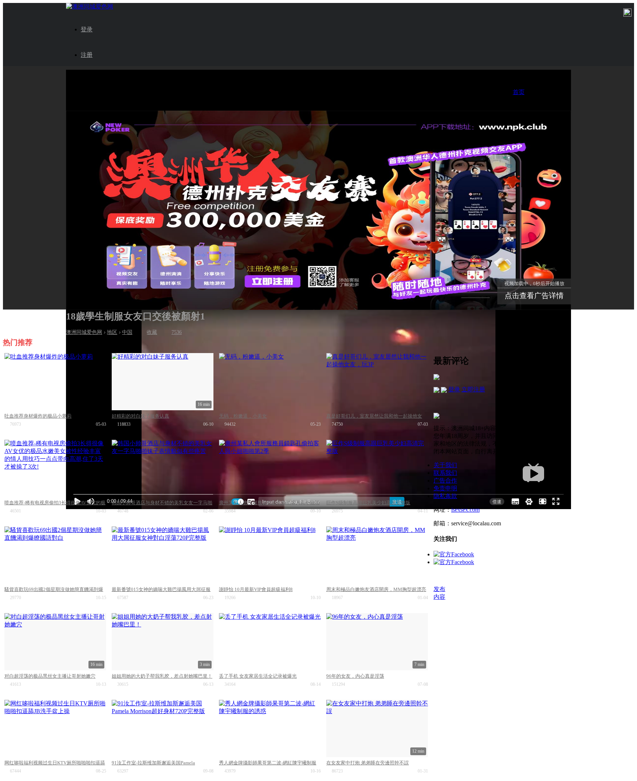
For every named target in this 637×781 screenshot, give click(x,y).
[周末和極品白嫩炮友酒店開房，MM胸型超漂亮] (377, 555)
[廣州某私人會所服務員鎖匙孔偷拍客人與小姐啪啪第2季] (270, 468)
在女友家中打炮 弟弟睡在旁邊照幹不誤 (367, 763)
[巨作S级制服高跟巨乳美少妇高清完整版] (377, 468)
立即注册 (473, 389)
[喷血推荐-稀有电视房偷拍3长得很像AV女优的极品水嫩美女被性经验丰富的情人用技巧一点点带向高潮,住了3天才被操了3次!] (55, 468)
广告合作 (445, 480)
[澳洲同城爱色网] (89, 6)
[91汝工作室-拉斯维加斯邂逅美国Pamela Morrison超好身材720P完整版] (162, 728)
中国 (127, 332)
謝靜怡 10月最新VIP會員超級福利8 (256, 589)
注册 (87, 55)
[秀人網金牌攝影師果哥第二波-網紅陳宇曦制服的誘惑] (270, 728)
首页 (519, 92)
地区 (112, 332)
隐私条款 (445, 496)
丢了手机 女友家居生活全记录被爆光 (258, 676)
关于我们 (445, 465)
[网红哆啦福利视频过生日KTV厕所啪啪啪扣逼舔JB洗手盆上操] (55, 728)
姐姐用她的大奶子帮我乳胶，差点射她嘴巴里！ (162, 676)
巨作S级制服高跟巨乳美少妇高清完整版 (368, 502)
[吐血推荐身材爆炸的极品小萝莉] (55, 381)
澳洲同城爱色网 (84, 332)
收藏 (152, 332)
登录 (87, 29)
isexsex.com (465, 510)
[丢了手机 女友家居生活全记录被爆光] (270, 641)
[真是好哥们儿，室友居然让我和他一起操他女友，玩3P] (377, 381)
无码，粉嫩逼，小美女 (243, 416)
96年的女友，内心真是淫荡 (355, 676)
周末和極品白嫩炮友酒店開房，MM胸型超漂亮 (376, 589)
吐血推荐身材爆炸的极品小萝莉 (38, 416)
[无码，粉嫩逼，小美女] (270, 381)
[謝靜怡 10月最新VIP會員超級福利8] (270, 555)
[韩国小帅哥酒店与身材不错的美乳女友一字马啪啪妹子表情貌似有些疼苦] (162, 468)
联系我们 (445, 473)
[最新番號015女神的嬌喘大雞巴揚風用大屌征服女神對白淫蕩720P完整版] (162, 555)
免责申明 (445, 488)
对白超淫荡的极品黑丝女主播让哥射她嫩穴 (49, 676)
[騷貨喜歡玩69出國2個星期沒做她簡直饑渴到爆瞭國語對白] (55, 555)
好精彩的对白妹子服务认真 (140, 416)
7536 (176, 332)
